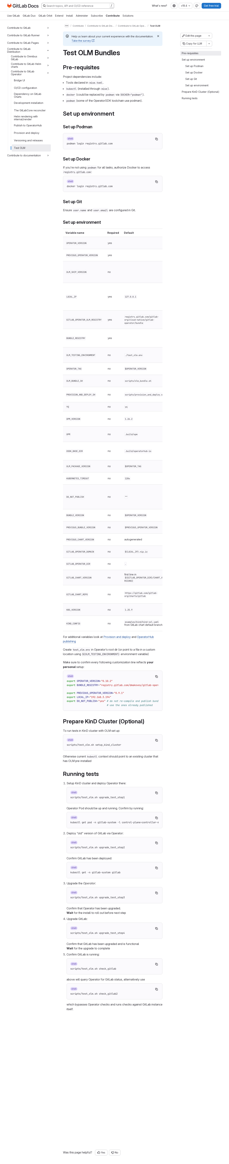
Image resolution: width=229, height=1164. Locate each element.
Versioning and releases (28, 140)
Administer (82, 15)
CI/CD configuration (25, 87)
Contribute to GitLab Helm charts (26, 65)
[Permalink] (101, 67)
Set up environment (193, 59)
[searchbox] (78, 6)
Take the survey (81, 40)
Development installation (28, 102)
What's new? (159, 5)
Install (69, 15)
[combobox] (174, 6)
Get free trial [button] (211, 5)
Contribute (113, 15)
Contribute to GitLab (19, 27)
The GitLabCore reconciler (30, 110)
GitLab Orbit (45, 15)
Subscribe (97, 15)
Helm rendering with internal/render (26, 118)
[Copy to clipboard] (156, 139)
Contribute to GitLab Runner (23, 35)
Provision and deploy (26, 132)
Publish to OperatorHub (28, 125)
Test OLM (19, 147)
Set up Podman (194, 66)
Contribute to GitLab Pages (23, 42)
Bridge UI (19, 80)
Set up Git (191, 78)
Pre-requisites (190, 53)
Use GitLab (13, 15)
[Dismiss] (158, 36)
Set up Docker (194, 72)
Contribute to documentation (24, 155)
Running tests (190, 98)
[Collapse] (48, 50)
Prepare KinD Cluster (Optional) (200, 91)
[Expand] (48, 28)
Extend (59, 15)
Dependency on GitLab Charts (27, 95)
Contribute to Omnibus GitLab (24, 58)
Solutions (128, 15)
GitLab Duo (29, 15)
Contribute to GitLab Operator (22, 73)
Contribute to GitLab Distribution (19, 50)
